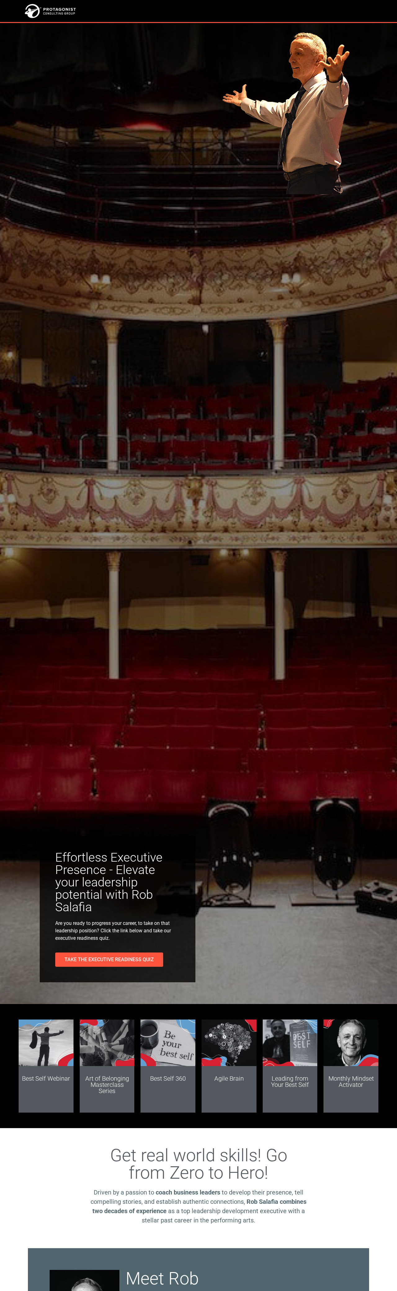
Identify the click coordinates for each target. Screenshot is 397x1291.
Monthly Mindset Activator (351, 1081)
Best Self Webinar (46, 1078)
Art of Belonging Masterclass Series (107, 1085)
